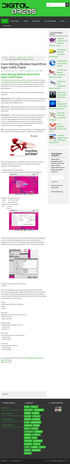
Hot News (38, 431)
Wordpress (36, 450)
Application (29, 410)
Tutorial (30, 57)
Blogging (35, 413)
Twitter (42, 447)
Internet (24, 57)
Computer (36, 416)
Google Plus (29, 431)
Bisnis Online (15, 21)
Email (27, 422)
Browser (28, 416)
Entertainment (36, 422)
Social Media (36, 21)
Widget (28, 450)
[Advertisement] (23, 43)
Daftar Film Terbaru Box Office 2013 (61, 94)
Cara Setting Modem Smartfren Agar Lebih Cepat (20, 75)
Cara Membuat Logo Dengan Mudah (62, 63)
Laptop (28, 437)
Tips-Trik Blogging (50, 21)
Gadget (25, 21)
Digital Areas (9, 461)
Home (4, 21)
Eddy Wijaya (7, 71)
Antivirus (34, 406)
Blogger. (20, 461)
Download (36, 419)
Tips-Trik (36, 444)
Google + (34, 428)
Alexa (27, 406)
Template (28, 444)
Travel (27, 447)
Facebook (28, 425)
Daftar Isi (5, 408)
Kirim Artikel (6, 413)
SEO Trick (28, 441)
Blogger (28, 413)
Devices (14, 57)
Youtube (28, 453)
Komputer (37, 434)
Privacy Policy (7, 419)
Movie (62, 21)
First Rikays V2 (48, 461)
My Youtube (6, 26)
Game (27, 428)
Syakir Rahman (65, 461)
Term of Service (7, 425)
